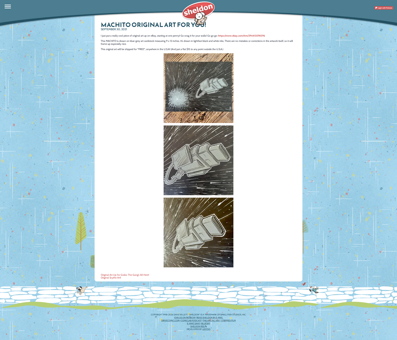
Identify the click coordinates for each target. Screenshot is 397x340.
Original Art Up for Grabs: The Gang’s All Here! (125, 274)
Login (384, 8)
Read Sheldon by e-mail (210, 317)
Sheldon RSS (197, 326)
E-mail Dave (193, 323)
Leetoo (206, 329)
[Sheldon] (198, 13)
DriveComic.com (170, 320)
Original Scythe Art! (111, 277)
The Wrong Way (211, 320)
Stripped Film (228, 320)
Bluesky (205, 323)
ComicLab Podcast (191, 320)
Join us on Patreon (184, 317)
